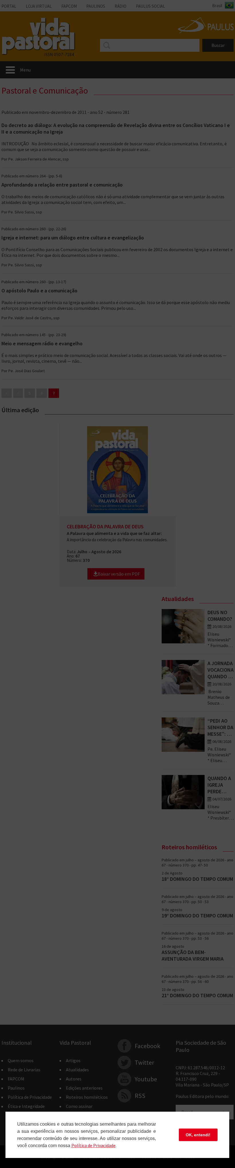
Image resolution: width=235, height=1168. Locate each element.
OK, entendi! (198, 1135)
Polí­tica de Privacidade (93, 1145)
